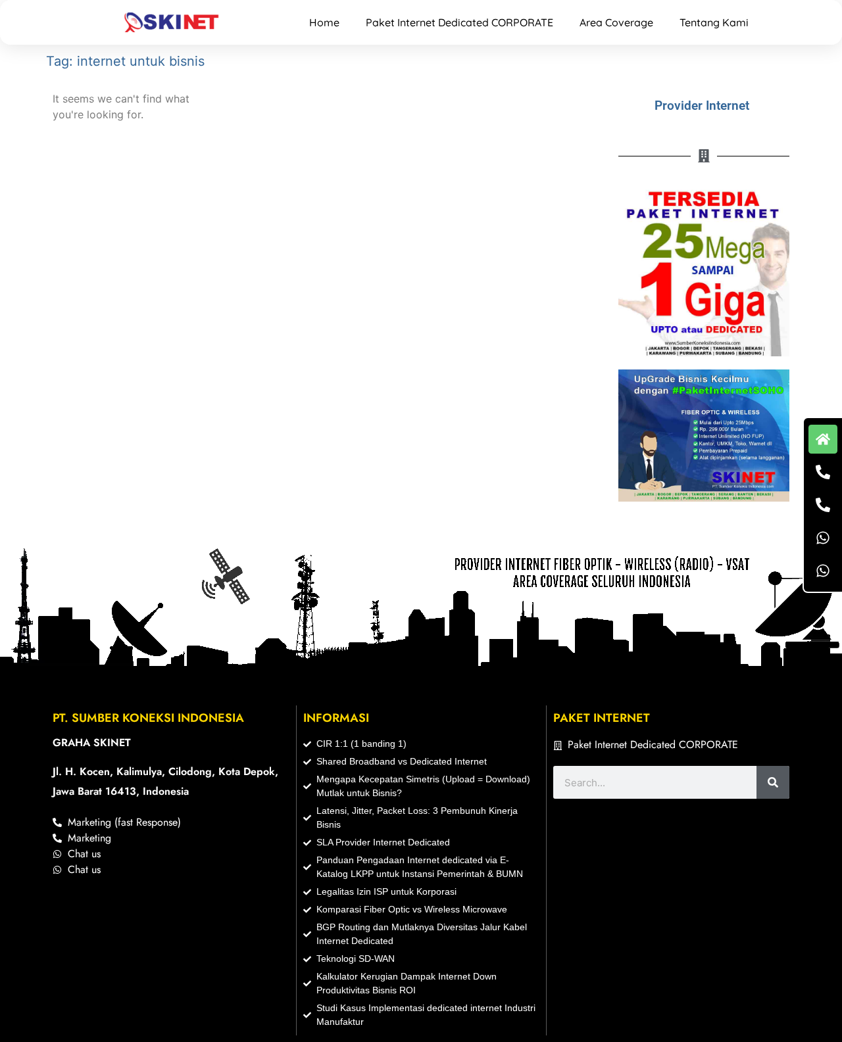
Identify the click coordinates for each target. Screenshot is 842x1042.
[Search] (772, 782)
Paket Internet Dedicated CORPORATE (459, 22)
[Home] (822, 439)
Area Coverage (616, 22)
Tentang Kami (714, 22)
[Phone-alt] (822, 472)
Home (324, 22)
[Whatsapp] (822, 537)
